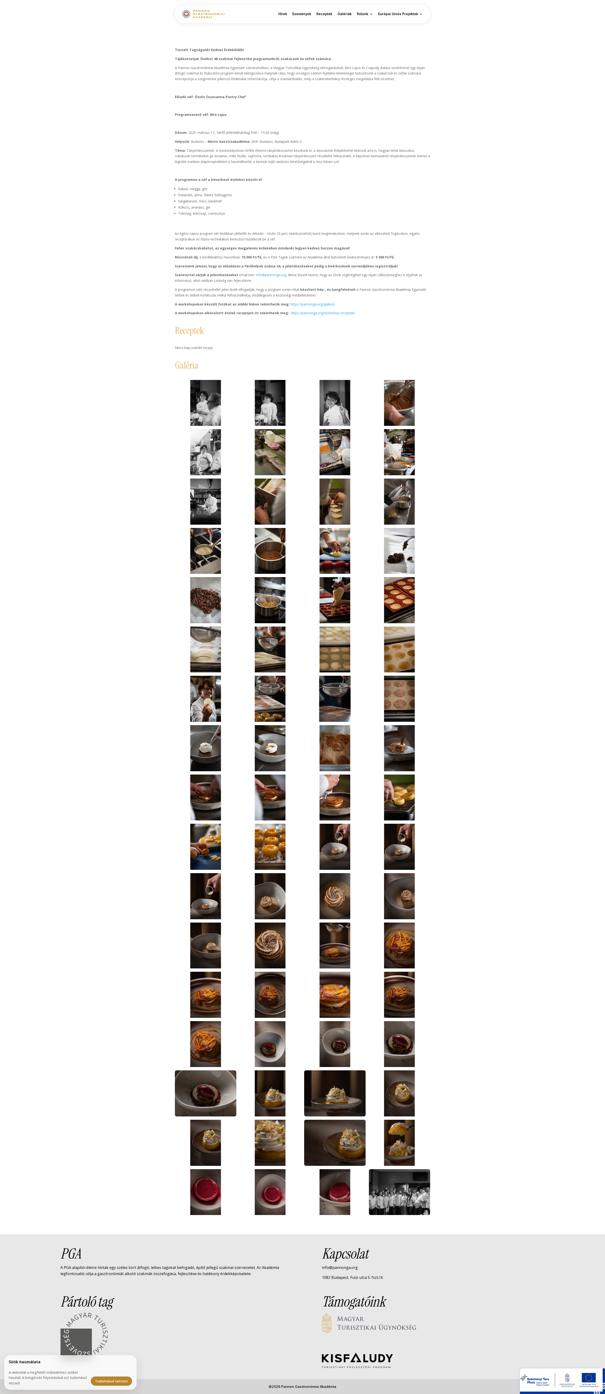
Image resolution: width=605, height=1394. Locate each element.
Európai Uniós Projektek (398, 14)
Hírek (282, 14)
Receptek (324, 14)
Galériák (344, 14)
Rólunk (362, 14)
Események (301, 14)
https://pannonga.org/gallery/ (312, 304)
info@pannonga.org (271, 275)
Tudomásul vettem (111, 1381)
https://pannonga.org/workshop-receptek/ (323, 313)
